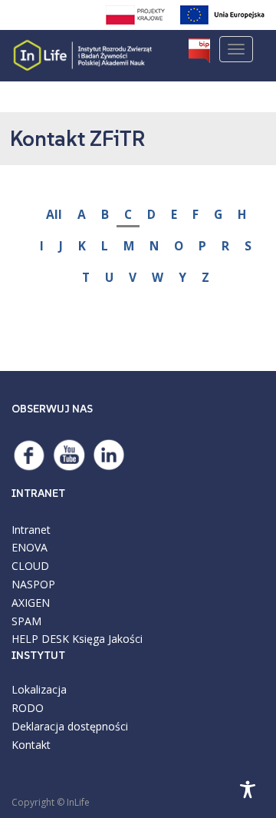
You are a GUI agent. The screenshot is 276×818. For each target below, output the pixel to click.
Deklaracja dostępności (70, 726)
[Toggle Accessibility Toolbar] (247, 789)
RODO (28, 707)
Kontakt (31, 744)
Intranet (31, 529)
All (54, 214)
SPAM (26, 621)
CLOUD (30, 565)
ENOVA (30, 547)
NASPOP (33, 584)
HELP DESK (40, 638)
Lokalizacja (39, 689)
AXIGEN (31, 602)
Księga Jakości (107, 638)
